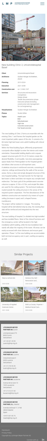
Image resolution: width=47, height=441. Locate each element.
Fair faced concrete (24, 128)
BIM (19, 119)
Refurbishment (23, 121)
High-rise (21, 123)
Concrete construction (25, 126)
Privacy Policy (7, 433)
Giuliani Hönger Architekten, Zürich (27, 78)
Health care (22, 117)
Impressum (6, 430)
